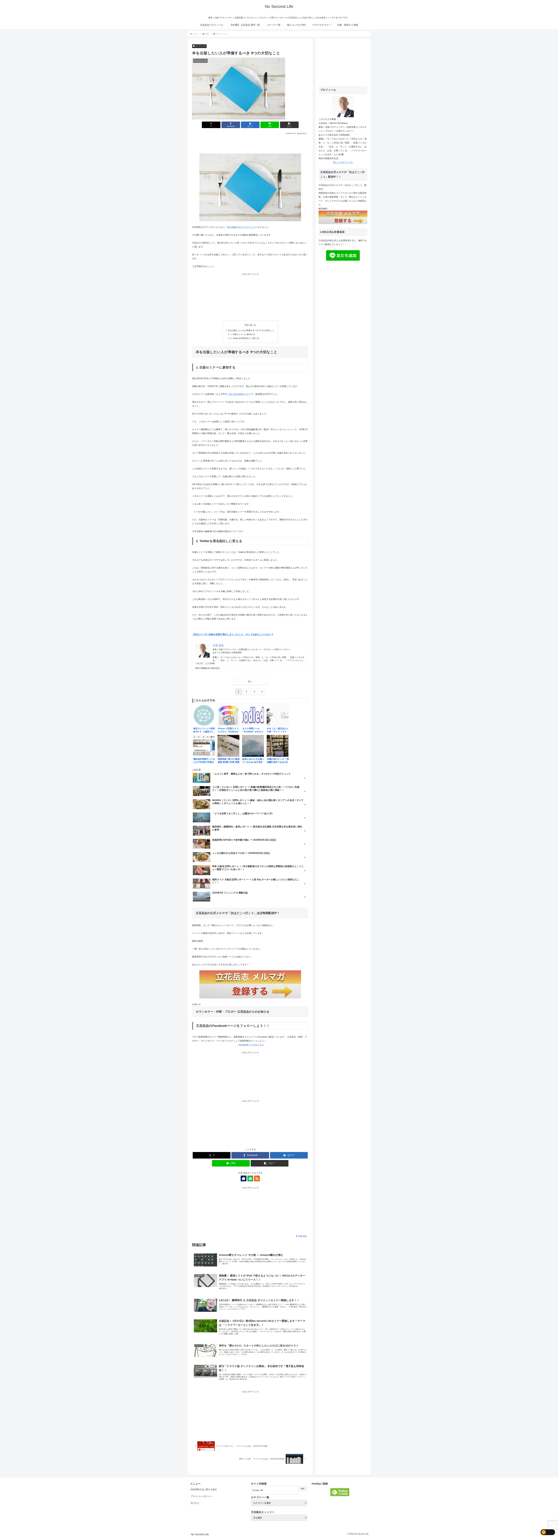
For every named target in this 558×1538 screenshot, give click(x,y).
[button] (289, 125)
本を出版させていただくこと (241, 227)
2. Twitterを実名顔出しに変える (244, 338)
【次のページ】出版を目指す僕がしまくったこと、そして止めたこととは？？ (232, 634)
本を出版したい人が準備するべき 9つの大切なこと (251, 330)
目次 (247, 325)
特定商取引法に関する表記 (204, 1489)
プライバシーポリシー (201, 1496)
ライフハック (200, 46)
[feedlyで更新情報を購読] (250, 1178)
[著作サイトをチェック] (243, 1178)
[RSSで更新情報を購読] (257, 1178)
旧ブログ (195, 1503)
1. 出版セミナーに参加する (242, 334)
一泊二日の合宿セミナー (239, 394)
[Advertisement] (250, 143)
